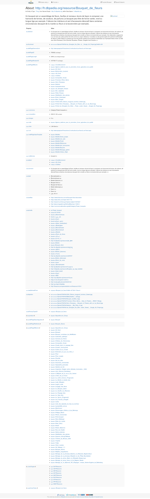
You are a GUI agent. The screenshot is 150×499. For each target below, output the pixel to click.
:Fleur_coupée (57, 356)
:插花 (54, 275)
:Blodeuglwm (57, 225)
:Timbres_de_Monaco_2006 (61, 438)
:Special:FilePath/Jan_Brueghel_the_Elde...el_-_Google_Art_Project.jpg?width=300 (77, 44)
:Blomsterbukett (57, 264)
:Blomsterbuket (57, 227)
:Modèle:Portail (57, 141)
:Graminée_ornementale (60, 362)
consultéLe (30, 114)
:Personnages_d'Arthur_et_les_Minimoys (64, 410)
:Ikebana (55, 84)
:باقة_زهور (56, 217)
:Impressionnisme (58, 86)
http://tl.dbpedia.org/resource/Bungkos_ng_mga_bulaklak (66, 269)
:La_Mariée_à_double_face (60, 380)
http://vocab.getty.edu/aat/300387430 (61, 282)
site (28, 122)
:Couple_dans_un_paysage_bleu (62, 345)
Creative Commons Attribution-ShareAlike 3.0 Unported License (89, 497)
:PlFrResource (56, 482)
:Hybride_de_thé (57, 367)
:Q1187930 (56, 212)
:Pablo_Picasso (57, 93)
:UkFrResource (56, 469)
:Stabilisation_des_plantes (60, 95)
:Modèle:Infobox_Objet (59, 152)
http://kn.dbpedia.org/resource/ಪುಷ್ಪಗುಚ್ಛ (61, 247)
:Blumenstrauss (57, 214)
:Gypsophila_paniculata (59, 365)
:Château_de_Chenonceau (60, 341)
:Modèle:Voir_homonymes (60, 145)
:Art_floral (56, 69)
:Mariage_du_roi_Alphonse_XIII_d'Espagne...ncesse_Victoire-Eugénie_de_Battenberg (77, 462)
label (28, 176)
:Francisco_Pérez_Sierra (60, 80)
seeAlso (29, 197)
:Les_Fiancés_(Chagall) (59, 399)
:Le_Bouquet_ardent (58, 388)
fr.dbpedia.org (77, 11)
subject (29, 160)
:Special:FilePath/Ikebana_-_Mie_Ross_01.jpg (66, 305)
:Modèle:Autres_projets (59, 137)
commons (30, 110)
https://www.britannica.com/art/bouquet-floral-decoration (66, 197)
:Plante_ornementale (59, 415)
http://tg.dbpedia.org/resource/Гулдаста (62, 267)
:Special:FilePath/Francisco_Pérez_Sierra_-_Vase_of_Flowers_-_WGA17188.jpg (76, 301)
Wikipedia (63, 497)
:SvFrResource (56, 466)
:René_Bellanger (57, 419)
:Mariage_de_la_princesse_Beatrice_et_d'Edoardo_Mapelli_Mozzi (71, 454)
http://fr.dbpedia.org (56, 11)
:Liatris (55, 402)
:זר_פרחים (56, 238)
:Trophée (55, 441)
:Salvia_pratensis (58, 432)
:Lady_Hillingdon (57, 382)
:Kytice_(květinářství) (59, 223)
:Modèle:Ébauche (58, 147)
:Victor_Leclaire (57, 445)
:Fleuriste (55, 358)
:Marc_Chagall (57, 99)
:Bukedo (55, 232)
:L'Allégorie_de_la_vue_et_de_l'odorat (63, 373)
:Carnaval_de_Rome (59, 339)
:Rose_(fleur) (56, 423)
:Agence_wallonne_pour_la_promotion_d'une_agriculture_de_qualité (72, 67)
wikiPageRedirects (33, 324)
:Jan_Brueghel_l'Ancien (59, 88)
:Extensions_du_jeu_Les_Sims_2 (62, 352)
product (30, 315)
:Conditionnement (58, 65)
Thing (37, 11)
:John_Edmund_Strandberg (60, 371)
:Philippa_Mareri (57, 412)
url (28, 130)
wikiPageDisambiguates (34, 320)
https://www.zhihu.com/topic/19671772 (61, 200)
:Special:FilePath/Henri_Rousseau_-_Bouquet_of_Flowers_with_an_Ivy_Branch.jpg (77, 303)
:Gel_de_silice (57, 360)
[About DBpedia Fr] (30, 2)
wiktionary (30, 156)
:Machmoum (56, 408)
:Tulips (55, 443)
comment (29, 168)
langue (29, 118)
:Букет (55, 219)
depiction (29, 294)
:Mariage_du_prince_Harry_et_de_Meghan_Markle (67, 460)
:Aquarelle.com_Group (59, 315)
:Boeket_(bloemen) (58, 251)
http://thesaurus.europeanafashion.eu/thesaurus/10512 (66, 286)
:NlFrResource (56, 471)
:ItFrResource (56, 479)
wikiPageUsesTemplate (34, 134)
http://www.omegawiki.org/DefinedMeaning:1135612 (65, 204)
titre (28, 126)
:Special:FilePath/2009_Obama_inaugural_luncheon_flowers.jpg (71, 294)
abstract (29, 31)
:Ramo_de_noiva (58, 260)
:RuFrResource (56, 477)
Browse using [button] (44, 2)
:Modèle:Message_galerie (60, 150)
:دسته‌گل (55, 236)
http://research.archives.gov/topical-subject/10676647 (65, 202)
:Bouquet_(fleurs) (58, 324)
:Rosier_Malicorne (58, 428)
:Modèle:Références (58, 143)
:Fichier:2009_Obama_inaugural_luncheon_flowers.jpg (68, 101)
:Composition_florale (58, 78)
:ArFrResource (56, 473)
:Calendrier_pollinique (59, 336)
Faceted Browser (107, 2)
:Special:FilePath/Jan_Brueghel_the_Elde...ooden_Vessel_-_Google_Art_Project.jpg (77, 307)
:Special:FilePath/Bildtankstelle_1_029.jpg (65, 296)
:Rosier (55, 425)
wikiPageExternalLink (33, 48)
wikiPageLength (31, 56)
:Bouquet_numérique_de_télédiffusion (63, 334)
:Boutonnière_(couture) (59, 71)
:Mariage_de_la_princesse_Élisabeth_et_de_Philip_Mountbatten (71, 456)
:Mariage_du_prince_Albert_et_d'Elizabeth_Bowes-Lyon (68, 458)
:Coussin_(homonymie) (59, 347)
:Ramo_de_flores (58, 234)
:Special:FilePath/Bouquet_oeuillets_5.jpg (65, 299)
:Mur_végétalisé (57, 91)
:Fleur (54, 354)
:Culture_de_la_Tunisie (59, 349)
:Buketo (55, 243)
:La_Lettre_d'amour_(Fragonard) (62, 378)
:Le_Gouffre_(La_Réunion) (60, 391)
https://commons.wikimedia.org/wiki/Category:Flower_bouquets (68, 206)
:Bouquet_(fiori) (57, 245)
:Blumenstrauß (57, 230)
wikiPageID (30, 52)
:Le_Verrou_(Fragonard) (60, 397)
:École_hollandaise (58, 97)
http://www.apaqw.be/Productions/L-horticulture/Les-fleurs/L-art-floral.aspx (71, 48)
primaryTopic (31, 488)
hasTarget (30, 466)
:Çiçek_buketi (57, 271)
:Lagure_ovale (57, 384)
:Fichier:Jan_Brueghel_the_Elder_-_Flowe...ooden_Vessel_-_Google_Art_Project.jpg (76, 106)
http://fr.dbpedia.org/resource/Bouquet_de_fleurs (68, 8)
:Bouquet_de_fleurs (58, 311)
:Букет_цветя (57, 221)
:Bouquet (55, 320)
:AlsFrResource (56, 475)
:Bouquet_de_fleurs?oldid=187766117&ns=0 (65, 290)
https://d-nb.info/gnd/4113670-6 (59, 280)
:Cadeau (55, 75)
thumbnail (29, 44)
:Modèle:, (55, 134)
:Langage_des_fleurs (59, 386)
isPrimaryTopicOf (31, 311)
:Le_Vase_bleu (57, 395)
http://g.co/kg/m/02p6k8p (58, 284)
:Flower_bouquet (56, 210)
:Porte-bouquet (57, 417)
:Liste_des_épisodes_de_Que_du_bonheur (65, 404)
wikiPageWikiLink (31, 65)
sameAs (29, 210)
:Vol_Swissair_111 (58, 447)
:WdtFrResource (56, 484)
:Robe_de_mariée (58, 421)
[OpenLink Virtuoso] (60, 494)
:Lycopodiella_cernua (59, 406)
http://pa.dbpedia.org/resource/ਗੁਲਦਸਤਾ (61, 256)
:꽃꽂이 (55, 249)
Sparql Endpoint (119, 2)
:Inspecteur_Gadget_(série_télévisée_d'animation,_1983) (69, 369)
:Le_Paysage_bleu (58, 393)
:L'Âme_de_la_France (59, 375)
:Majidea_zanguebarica (59, 451)
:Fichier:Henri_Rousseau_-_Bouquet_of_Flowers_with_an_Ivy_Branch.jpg (73, 104)
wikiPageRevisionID (32, 60)
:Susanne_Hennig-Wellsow (60, 436)
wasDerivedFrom (32, 290)
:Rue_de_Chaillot (58, 430)
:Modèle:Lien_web (58, 139)
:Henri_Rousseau (58, 82)
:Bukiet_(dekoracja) (58, 258)
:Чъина (55, 254)
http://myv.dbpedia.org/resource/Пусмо (61, 277)
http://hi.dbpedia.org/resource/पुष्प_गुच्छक (61, 241)
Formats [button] (55, 2)
